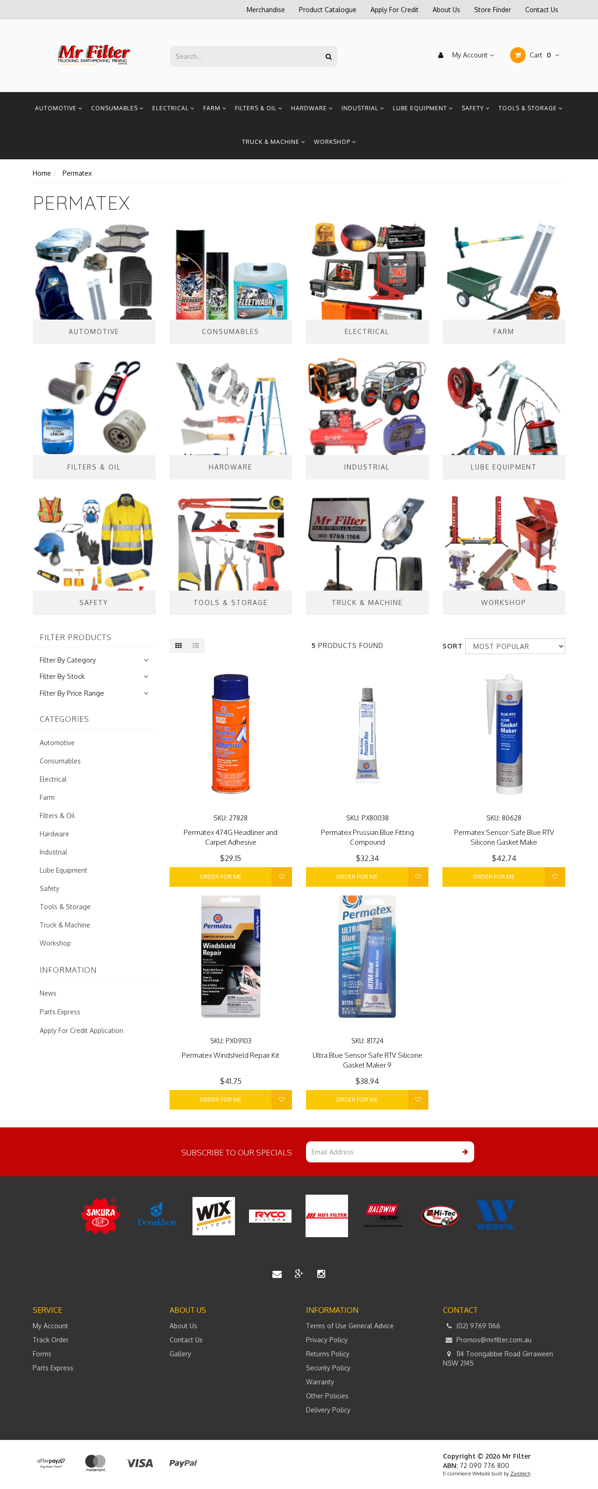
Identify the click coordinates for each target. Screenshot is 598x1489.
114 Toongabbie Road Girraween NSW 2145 (498, 1358)
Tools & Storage (528, 108)
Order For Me (220, 876)
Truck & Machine (271, 141)
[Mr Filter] (94, 55)
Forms (42, 1354)
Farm (212, 108)
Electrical (171, 108)
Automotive (56, 108)
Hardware (310, 108)
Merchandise (266, 10)
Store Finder (492, 10)
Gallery (180, 1354)
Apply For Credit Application (81, 1030)
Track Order (51, 1340)
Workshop (333, 141)
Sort (450, 646)
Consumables (115, 108)
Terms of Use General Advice (350, 1326)
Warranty (320, 1382)
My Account (470, 55)
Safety (474, 108)
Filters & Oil (256, 108)
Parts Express (60, 1012)
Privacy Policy (327, 1340)
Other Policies (327, 1396)
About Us (446, 10)
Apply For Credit (394, 10)
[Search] (328, 56)
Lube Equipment (421, 108)
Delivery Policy (328, 1410)
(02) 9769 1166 (477, 1326)
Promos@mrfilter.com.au (493, 1340)
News (48, 993)
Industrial (361, 108)
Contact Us (541, 10)
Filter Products (76, 638)
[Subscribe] (463, 1151)
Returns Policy (327, 1354)
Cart (539, 55)
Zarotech (520, 1473)
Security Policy (328, 1368)
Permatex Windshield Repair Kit (230, 1055)
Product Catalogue (327, 10)
